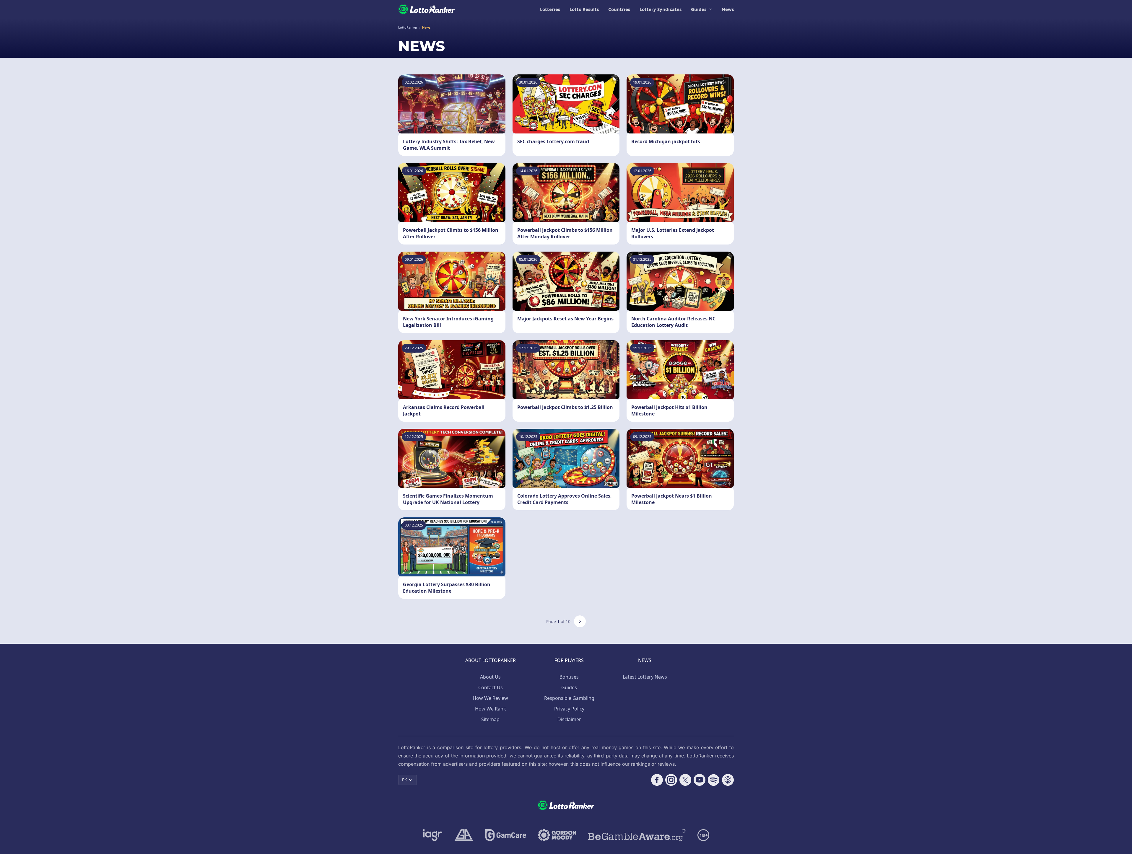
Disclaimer (569, 719)
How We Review (490, 698)
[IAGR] (433, 835)
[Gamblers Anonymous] (463, 835)
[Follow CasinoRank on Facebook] (657, 780)
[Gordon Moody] (557, 835)
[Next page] (580, 621)
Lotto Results (584, 9)
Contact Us (490, 687)
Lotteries (550, 9)
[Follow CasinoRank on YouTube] (699, 780)
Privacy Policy (569, 708)
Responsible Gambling (569, 698)
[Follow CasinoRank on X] (685, 780)
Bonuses (569, 677)
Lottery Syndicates (661, 9)
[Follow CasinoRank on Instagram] (671, 780)
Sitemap (490, 719)
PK (404, 780)
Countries (619, 9)
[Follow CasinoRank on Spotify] (714, 780)
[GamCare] (505, 835)
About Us (490, 677)
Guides (698, 9)
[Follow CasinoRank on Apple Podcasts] (728, 780)
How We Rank (490, 708)
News (728, 9)
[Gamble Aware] (637, 835)
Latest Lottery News (645, 677)
